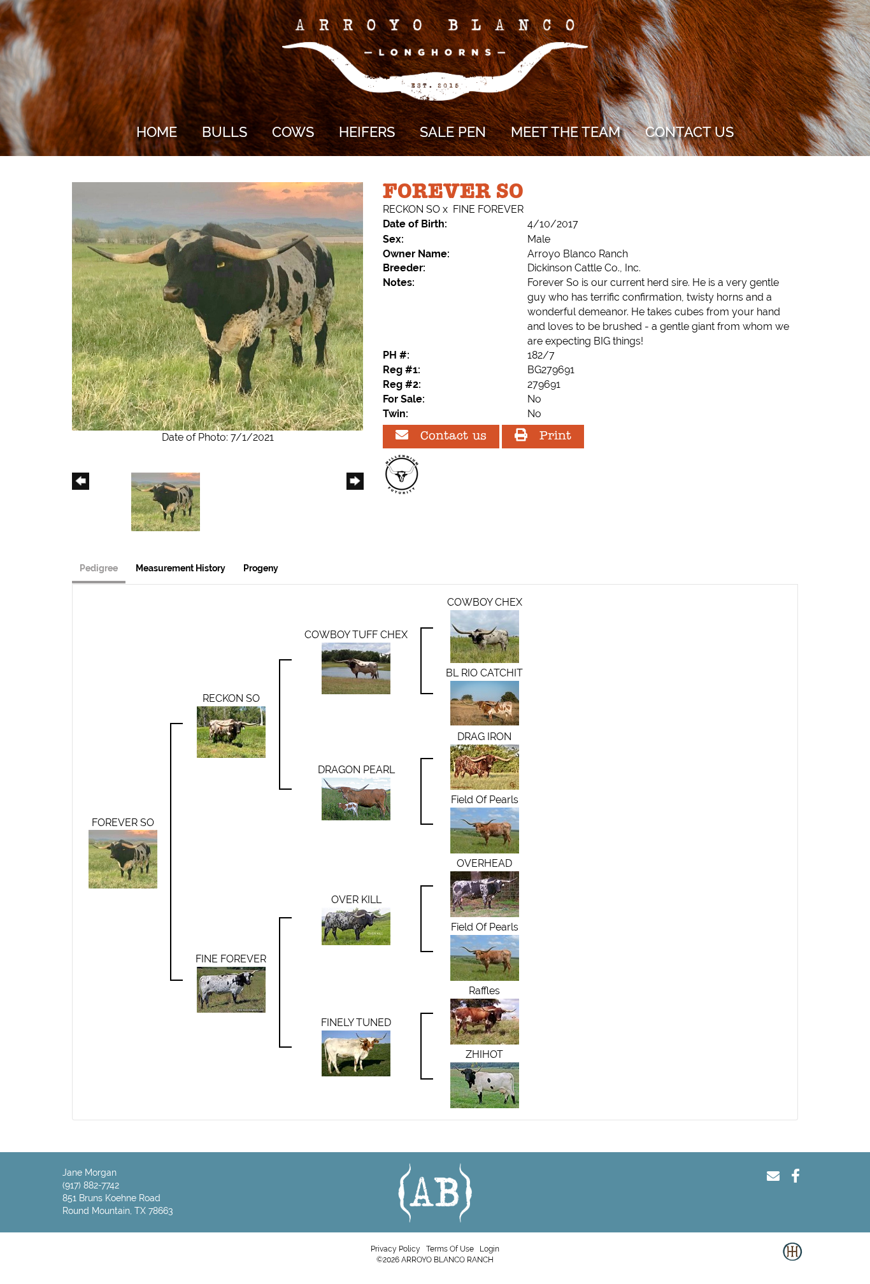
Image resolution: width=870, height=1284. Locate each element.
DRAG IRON (484, 737)
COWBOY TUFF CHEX (356, 635)
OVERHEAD (484, 863)
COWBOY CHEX (484, 602)
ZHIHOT (484, 1054)
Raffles (484, 991)
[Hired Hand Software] (792, 1262)
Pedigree (99, 568)
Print (553, 437)
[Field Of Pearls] (484, 830)
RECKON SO (411, 209)
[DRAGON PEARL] (356, 798)
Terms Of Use (450, 1249)
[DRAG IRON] (484, 766)
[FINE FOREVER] (231, 989)
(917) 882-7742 (90, 1185)
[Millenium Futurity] (405, 474)
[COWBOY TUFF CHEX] (356, 668)
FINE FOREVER (488, 209)
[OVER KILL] (356, 925)
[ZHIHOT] (484, 1084)
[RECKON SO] (231, 731)
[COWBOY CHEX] (484, 636)
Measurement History (180, 568)
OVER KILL (356, 900)
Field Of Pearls (484, 800)
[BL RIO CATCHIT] (484, 702)
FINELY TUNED (356, 1022)
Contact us (451, 437)
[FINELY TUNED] (356, 1052)
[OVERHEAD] (484, 893)
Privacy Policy (395, 1249)
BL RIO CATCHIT (484, 673)
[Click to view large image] (217, 305)
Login (489, 1249)
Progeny (260, 568)
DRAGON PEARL (356, 770)
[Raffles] (484, 1021)
